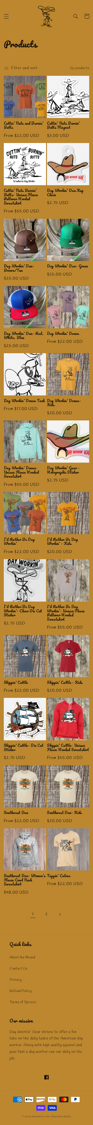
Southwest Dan (16, 813)
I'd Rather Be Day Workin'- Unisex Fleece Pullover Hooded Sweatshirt (66, 613)
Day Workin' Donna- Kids (64, 403)
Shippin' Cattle (16, 682)
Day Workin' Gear (40, 1116)
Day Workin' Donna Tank (24, 401)
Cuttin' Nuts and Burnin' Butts (23, 125)
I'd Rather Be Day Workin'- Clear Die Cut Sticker (23, 611)
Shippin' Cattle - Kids (65, 682)
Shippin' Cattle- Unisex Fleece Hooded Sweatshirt (68, 747)
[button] (6, 16)
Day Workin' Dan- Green (67, 266)
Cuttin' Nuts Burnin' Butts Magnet (63, 125)
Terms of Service (23, 1002)
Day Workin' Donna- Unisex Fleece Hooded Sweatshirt (21, 472)
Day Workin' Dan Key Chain (65, 193)
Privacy (16, 979)
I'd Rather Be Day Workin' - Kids (62, 541)
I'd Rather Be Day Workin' (19, 541)
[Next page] (60, 914)
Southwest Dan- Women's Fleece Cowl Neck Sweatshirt (25, 880)
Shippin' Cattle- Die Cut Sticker (23, 747)
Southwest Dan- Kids (64, 813)
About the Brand (22, 957)
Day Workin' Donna (63, 334)
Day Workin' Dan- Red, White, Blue (24, 336)
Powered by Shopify (61, 1116)
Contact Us (18, 968)
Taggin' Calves (58, 876)
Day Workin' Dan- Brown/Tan (19, 268)
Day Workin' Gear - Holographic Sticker (63, 470)
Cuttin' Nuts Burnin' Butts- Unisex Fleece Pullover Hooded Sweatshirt (21, 197)
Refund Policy (20, 991)
